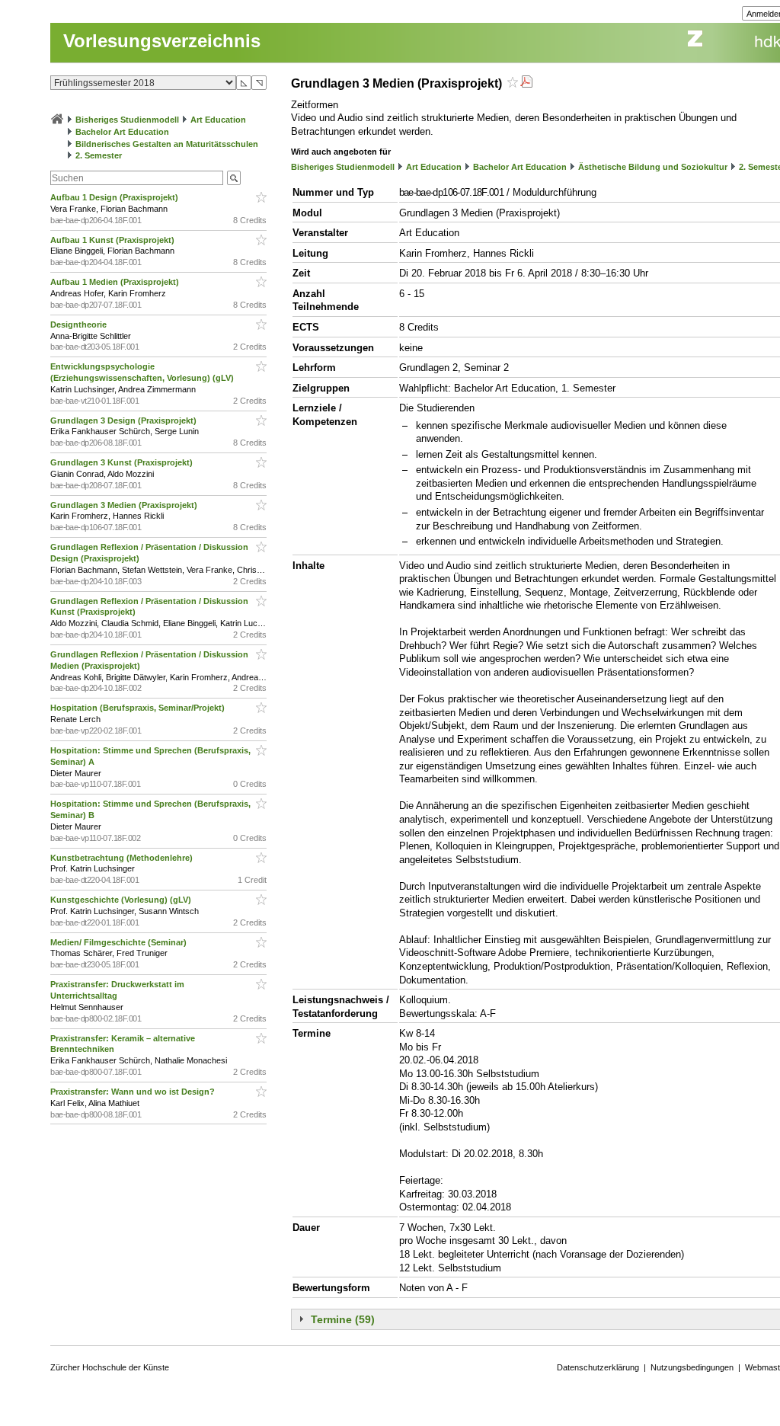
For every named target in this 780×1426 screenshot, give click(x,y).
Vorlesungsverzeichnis (162, 40)
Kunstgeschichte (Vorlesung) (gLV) (121, 899)
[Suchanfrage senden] (234, 178)
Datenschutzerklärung (598, 1367)
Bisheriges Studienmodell (127, 119)
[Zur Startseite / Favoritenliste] (57, 119)
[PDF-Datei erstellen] (526, 83)
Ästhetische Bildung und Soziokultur (652, 166)
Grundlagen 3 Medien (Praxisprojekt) (125, 505)
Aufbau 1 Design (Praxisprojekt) (115, 197)
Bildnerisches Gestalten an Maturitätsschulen (166, 144)
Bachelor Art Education (122, 131)
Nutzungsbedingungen (692, 1367)
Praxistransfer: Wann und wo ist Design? (133, 1091)
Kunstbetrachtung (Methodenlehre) (122, 857)
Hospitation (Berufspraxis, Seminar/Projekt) (138, 707)
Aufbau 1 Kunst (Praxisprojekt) (113, 240)
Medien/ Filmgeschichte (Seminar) (119, 942)
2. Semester (98, 155)
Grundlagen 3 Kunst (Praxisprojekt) (122, 462)
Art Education (218, 119)
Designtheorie (79, 324)
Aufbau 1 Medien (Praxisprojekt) (115, 281)
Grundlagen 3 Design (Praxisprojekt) (124, 420)
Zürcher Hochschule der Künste (109, 1367)
